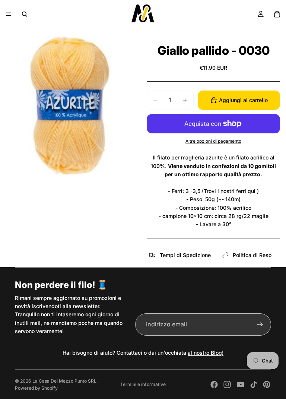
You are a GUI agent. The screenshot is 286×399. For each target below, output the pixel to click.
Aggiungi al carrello (243, 100)
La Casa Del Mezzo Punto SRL (64, 381)
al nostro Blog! (205, 352)
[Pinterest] (266, 384)
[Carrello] (277, 14)
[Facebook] (214, 384)
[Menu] (8, 14)
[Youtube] (240, 384)
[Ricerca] (24, 14)
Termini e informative (143, 384)
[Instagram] (227, 384)
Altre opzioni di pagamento (213, 141)
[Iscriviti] (260, 324)
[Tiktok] (253, 384)
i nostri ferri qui (236, 191)
